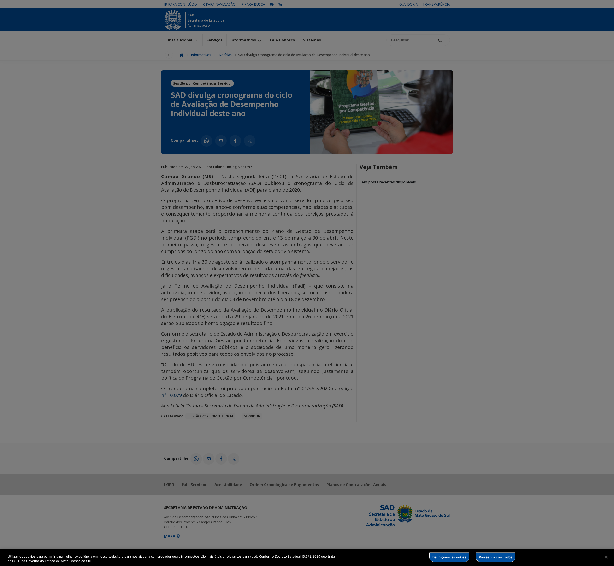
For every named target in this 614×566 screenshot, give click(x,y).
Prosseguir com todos (496, 557)
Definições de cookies (449, 557)
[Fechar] (606, 557)
